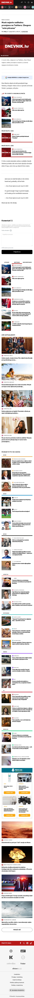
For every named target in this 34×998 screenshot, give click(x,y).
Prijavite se (17, 252)
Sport (12, 7)
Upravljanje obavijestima (18, 990)
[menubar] (28, 2)
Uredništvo (17, 974)
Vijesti (5, 7)
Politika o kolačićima (17, 985)
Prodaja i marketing (17, 977)
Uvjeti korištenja (17, 979)
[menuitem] (28, 2)
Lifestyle (28, 7)
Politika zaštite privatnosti (17, 982)
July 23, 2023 (24, 186)
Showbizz (20, 7)
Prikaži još (17, 929)
